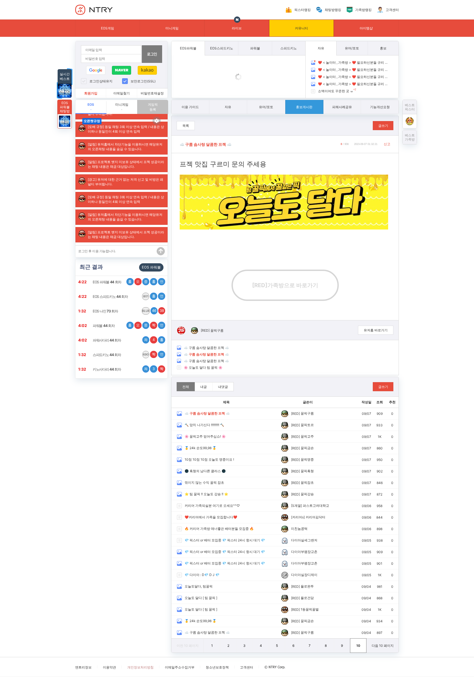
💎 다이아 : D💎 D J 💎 (202, 575)
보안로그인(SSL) (143, 81)
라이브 (237, 28)
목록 (185, 126)
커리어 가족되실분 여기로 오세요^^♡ (212, 505)
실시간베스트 (65, 76)
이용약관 (109, 667)
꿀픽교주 (307, 436)
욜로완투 (307, 586)
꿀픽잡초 (307, 482)
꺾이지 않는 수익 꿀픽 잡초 (204, 482)
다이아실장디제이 (304, 575)
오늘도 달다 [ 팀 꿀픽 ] (201, 598)
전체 (185, 387)
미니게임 (172, 28)
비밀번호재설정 (152, 93)
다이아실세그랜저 (304, 540)
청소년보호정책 (217, 667)
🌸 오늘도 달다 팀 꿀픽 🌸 (203, 367)
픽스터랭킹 (302, 10)
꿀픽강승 (307, 494)
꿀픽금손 (307, 448)
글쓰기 (383, 126)
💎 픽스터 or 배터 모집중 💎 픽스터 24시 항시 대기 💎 (225, 540)
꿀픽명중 (307, 459)
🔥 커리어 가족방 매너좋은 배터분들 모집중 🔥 (219, 529)
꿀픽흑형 (307, 471)
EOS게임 (107, 28)
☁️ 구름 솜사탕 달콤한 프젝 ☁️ (206, 348)
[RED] (205, 330)
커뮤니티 (301, 28)
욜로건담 (307, 598)
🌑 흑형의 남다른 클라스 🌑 (205, 471)
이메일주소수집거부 (179, 667)
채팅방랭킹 (333, 10)
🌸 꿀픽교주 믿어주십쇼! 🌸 (205, 436)
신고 (387, 144)
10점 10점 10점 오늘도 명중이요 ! (209, 459)
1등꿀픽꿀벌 (310, 609)
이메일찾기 (121, 93)
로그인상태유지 (100, 81)
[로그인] (152, 54)
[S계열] (296, 505)
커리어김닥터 (315, 517)
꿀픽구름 (217, 330)
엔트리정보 (83, 667)
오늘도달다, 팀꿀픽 (199, 586)
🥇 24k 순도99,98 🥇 (200, 448)
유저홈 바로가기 (376, 330)
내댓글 (223, 387)
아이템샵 (366, 28)
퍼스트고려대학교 (316, 505)
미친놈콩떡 (299, 529)
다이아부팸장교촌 (304, 552)
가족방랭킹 (363, 10)
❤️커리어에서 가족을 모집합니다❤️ (211, 517)
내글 (203, 387)
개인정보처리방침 (140, 667)
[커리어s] (298, 517)
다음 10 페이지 (383, 646)
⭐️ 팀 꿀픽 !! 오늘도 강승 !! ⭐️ (206, 494)
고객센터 (392, 10)
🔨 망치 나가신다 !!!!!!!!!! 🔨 (204, 425)
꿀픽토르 (307, 425)
